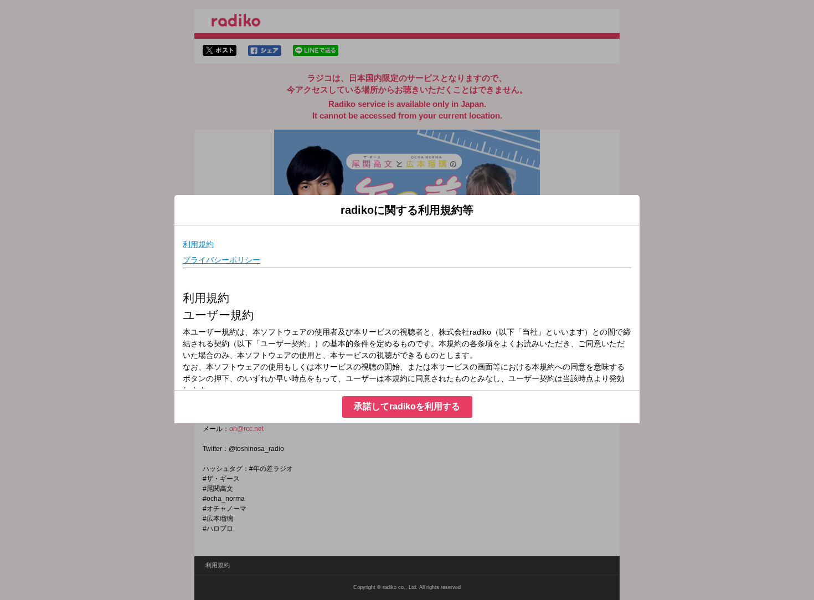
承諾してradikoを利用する (407, 406)
